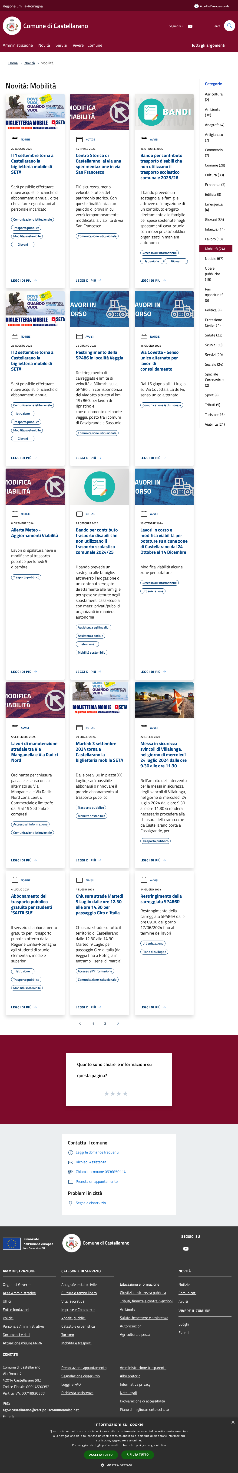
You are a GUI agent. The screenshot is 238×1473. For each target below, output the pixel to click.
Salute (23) (213, 335)
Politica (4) (213, 310)
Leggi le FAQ (71, 1384)
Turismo (67, 1334)
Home (13, 63)
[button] (118, 1465)
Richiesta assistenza (77, 1392)
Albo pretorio (130, 1376)
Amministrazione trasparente (143, 1367)
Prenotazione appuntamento (83, 1367)
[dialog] (119, 1445)
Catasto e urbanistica (78, 1326)
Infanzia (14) (215, 229)
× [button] (233, 1422)
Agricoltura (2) (214, 96)
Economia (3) (215, 184)
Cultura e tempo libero (79, 1293)
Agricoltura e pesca (135, 1334)
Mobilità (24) (215, 248)
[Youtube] (188, 26)
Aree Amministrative (19, 1293)
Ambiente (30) (212, 112)
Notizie (25, 139)
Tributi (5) (212, 404)
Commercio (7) (214, 152)
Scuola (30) (213, 345)
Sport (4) (211, 395)
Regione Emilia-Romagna (23, 6)
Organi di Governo (17, 1284)
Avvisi (154, 139)
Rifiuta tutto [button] (138, 1455)
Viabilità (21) (215, 424)
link (163, 1445)
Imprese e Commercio (78, 1309)
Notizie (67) (214, 258)
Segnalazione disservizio (80, 1376)
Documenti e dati (16, 1334)
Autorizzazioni (131, 1326)
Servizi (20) (214, 354)
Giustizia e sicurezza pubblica (143, 1292)
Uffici (7, 1301)
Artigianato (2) (214, 137)
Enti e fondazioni (16, 1309)
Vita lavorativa (72, 1301)
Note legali (128, 1392)
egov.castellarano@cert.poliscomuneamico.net (41, 1410)
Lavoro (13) (214, 239)
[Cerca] (229, 25)
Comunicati (187, 1293)
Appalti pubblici (73, 1318)
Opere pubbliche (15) (212, 273)
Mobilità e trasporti (76, 1343)
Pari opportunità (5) (214, 294)
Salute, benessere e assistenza (144, 1317)
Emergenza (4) (214, 206)
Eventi (183, 1332)
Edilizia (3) (213, 194)
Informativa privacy (135, 1384)
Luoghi (183, 1324)
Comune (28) (215, 165)
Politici (8, 1318)
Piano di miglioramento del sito (144, 1409)
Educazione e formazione (139, 1284)
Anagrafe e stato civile (79, 1284)
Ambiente (127, 1309)
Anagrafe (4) (214, 124)
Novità (29, 63)
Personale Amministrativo (23, 1326)
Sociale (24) (214, 364)
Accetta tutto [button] (101, 1455)
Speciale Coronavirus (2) (214, 379)
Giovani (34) (214, 219)
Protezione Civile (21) (213, 322)
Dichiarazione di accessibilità (142, 1401)
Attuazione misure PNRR (22, 1343)
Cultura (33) (214, 175)
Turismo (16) (215, 414)
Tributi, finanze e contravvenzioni (146, 1301)
